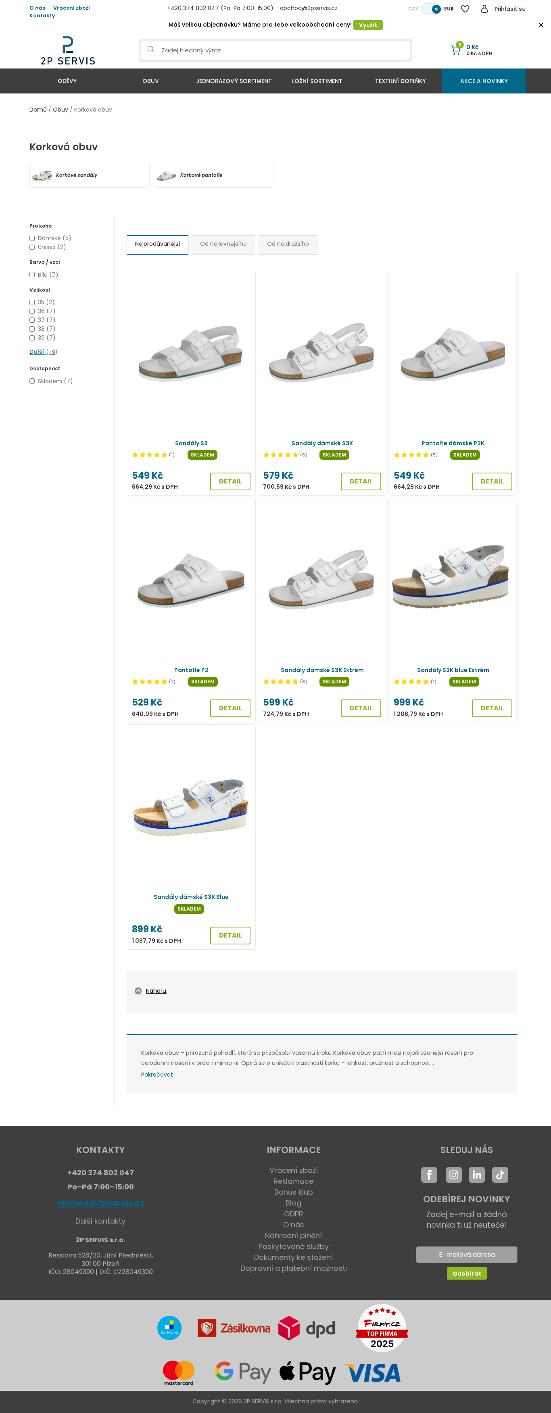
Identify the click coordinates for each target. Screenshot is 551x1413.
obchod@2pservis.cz (100, 1203)
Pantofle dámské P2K (453, 443)
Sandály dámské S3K (322, 443)
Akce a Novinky (484, 81)
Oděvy (67, 81)
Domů (38, 110)
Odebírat (467, 1274)
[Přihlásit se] (484, 9)
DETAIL (230, 481)
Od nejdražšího (288, 244)
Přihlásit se (510, 9)
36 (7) (47, 311)
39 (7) (47, 337)
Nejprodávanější (157, 244)
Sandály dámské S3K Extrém (322, 670)
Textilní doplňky (400, 81)
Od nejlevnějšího (223, 244)
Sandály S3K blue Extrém (453, 670)
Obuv (150, 81)
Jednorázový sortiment (234, 81)
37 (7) (47, 320)
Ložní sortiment (317, 81)
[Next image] (244, 353)
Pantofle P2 (191, 670)
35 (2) (46, 302)
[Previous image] (137, 353)
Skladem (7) (55, 381)
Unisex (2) (52, 247)
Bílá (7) (48, 275)
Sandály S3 (191, 443)
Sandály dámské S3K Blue (191, 897)
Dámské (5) (54, 238)
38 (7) (47, 329)
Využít (368, 25)
